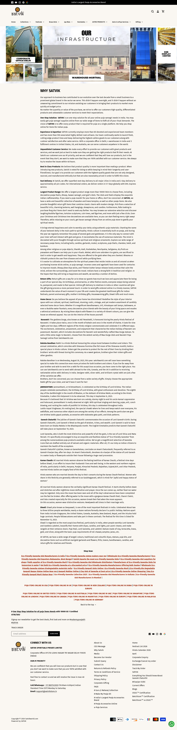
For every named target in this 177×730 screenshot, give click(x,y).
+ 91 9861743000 (51, 685)
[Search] (152, 11)
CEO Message (99, 646)
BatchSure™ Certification (143, 696)
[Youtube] (16, 2)
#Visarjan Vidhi (138, 682)
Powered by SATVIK (18, 721)
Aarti (134, 654)
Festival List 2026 (139, 646)
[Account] (158, 11)
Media (96, 654)
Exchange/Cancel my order (144, 661)
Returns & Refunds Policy (105, 668)
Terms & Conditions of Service (107, 672)
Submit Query (100, 661)
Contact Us (98, 665)
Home (135, 643)
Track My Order (138, 668)
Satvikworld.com (31, 719)
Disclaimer (137, 665)
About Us (98, 643)
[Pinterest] (23, 2)
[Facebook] (12, 2)
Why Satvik (99, 650)
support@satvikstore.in (46, 691)
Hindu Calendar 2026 (141, 650)
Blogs (134, 689)
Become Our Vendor (102, 657)
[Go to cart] (163, 11)
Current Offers (138, 685)
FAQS (96, 687)
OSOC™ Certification (141, 693)
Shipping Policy (101, 675)
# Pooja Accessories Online (105, 704)
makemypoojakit (78, 619)
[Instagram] (20, 2)
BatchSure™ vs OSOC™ (142, 700)
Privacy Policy (100, 679)
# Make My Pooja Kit (102, 694)
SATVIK (15, 623)
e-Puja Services (100, 707)
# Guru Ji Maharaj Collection (106, 690)
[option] (88, 55)
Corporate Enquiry (140, 657)
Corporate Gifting (101, 683)
